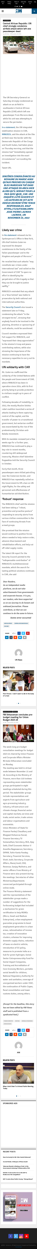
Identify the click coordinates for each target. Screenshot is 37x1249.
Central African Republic (21, 623)
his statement (10, 235)
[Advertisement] (18, 76)
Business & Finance (7, 711)
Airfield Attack (8, 623)
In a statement (8, 127)
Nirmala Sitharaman (27, 1021)
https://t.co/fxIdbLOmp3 (18, 208)
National (15, 711)
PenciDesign (18, 1247)
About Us (2, 2)
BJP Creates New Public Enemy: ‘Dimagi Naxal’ (18, 1179)
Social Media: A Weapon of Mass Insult (15, 1162)
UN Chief (6, 626)
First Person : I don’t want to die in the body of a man (18, 695)
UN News (7, 34)
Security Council (13, 307)
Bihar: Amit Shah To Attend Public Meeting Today (18, 1087)
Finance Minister (8, 1021)
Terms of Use (16, 2)
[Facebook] (10, 1236)
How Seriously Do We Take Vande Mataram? (17, 1157)
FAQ (35, 2)
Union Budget (7, 1023)
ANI (5, 722)
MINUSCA (6, 134)
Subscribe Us (23, 2)
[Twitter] (16, 1236)
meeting (17, 1021)
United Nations (6, 20)
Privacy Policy (9, 2)
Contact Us (30, 2)
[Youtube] (26, 1236)
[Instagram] (21, 1236)
